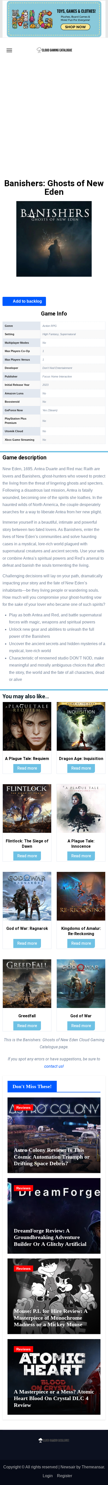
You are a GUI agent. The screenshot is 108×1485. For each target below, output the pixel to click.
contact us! (54, 1066)
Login (48, 1476)
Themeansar (93, 1467)
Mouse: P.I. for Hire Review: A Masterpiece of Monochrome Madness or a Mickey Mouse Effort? (50, 1321)
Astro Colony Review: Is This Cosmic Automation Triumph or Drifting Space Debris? (52, 1156)
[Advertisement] (54, 120)
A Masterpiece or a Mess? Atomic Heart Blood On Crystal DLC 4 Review (54, 1398)
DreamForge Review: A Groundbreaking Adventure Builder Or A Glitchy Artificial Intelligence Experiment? (50, 1240)
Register (64, 1476)
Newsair (68, 1467)
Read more (27, 768)
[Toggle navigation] (9, 50)
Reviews (23, 1107)
